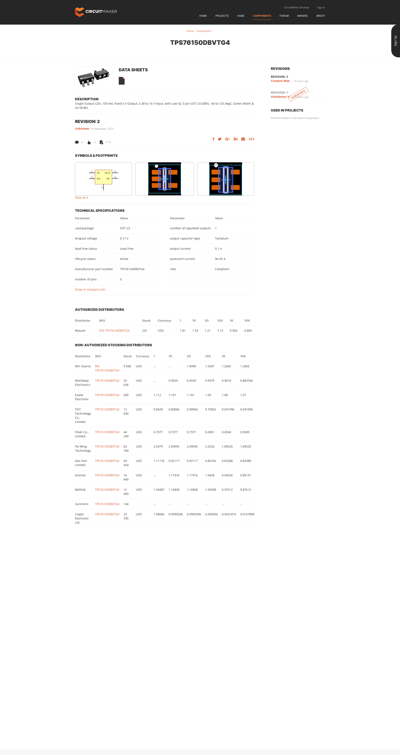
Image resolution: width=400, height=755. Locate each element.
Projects (222, 16)
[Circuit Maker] (96, 12)
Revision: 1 (279, 92)
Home (203, 16)
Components (262, 16)
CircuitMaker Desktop (296, 7)
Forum (284, 16)
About (320, 16)
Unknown (82, 128)
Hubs (240, 16)
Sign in (321, 7)
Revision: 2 (279, 77)
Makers (302, 16)
